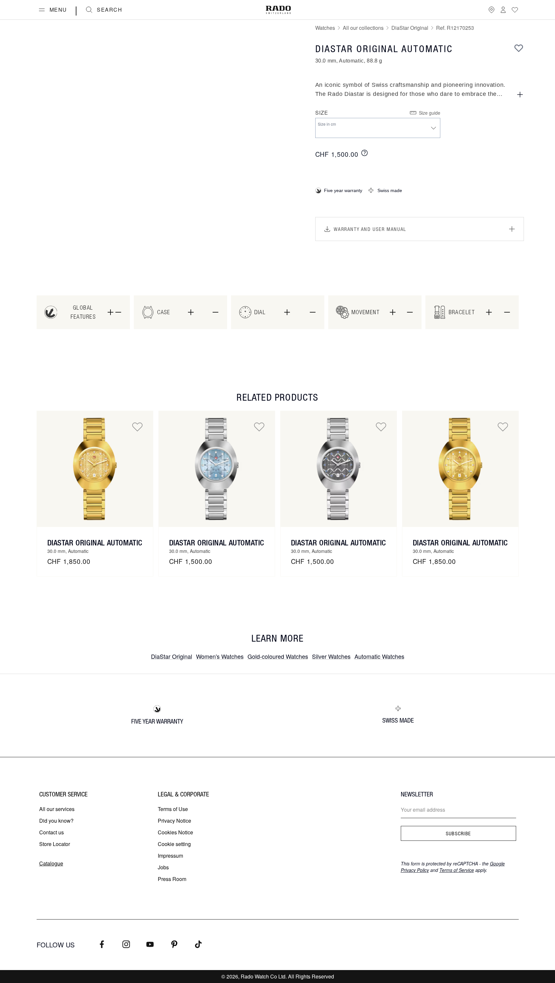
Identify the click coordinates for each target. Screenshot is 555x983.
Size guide (429, 112)
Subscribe (458, 833)
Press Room (172, 879)
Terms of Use (173, 809)
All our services (57, 809)
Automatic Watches (379, 656)
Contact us (51, 832)
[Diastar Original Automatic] (95, 469)
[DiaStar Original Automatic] (217, 469)
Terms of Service (456, 870)
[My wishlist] (515, 10)
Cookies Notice (175, 832)
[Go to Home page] (278, 10)
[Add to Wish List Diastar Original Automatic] (137, 426)
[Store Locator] (491, 10)
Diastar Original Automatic (95, 542)
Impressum (170, 855)
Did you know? (56, 820)
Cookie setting (174, 844)
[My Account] (503, 10)
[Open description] (520, 94)
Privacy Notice (174, 820)
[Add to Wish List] (519, 48)
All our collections (363, 27)
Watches (325, 27)
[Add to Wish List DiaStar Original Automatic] (259, 426)
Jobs (163, 867)
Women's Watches (220, 656)
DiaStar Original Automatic (216, 542)
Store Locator (54, 844)
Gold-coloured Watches (278, 656)
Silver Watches (331, 656)
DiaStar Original (409, 27)
